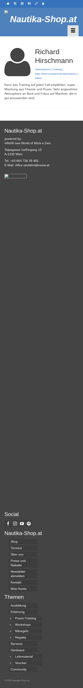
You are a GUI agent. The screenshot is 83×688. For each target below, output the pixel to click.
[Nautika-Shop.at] (41, 19)
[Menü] (73, 30)
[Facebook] (8, 523)
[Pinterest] (29, 523)
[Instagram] (15, 523)
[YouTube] (22, 523)
